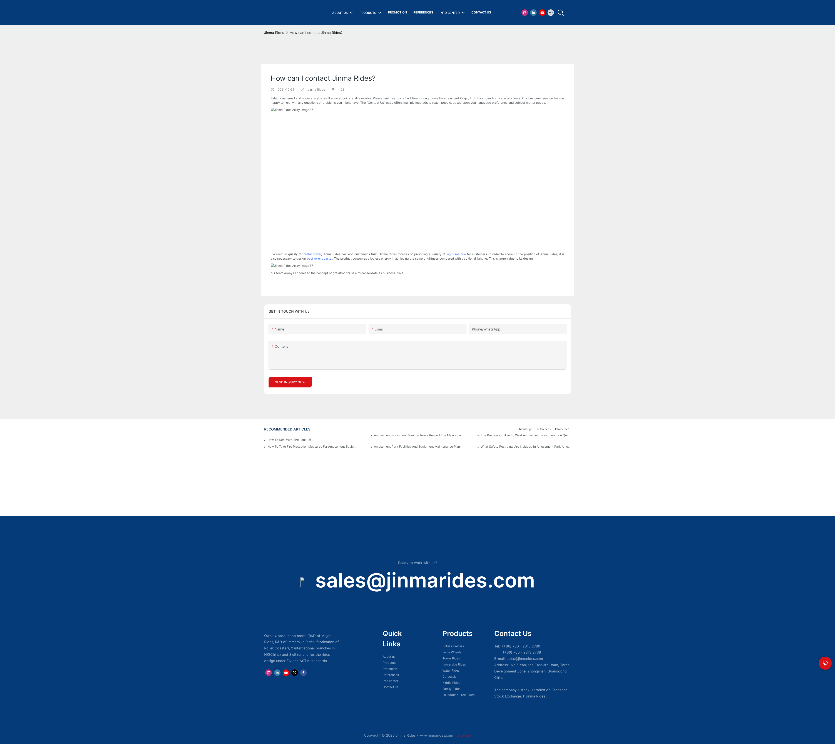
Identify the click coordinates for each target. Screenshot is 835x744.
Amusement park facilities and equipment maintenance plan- (417, 446)
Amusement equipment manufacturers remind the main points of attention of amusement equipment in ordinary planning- (419, 435)
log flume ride (456, 254)
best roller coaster (319, 258)
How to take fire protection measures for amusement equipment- (312, 446)
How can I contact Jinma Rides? (316, 32)
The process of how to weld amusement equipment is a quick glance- (526, 435)
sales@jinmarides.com (425, 580)
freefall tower (311, 254)
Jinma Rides (274, 32)
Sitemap (463, 735)
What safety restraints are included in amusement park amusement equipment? (526, 446)
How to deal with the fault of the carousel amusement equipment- (291, 440)
